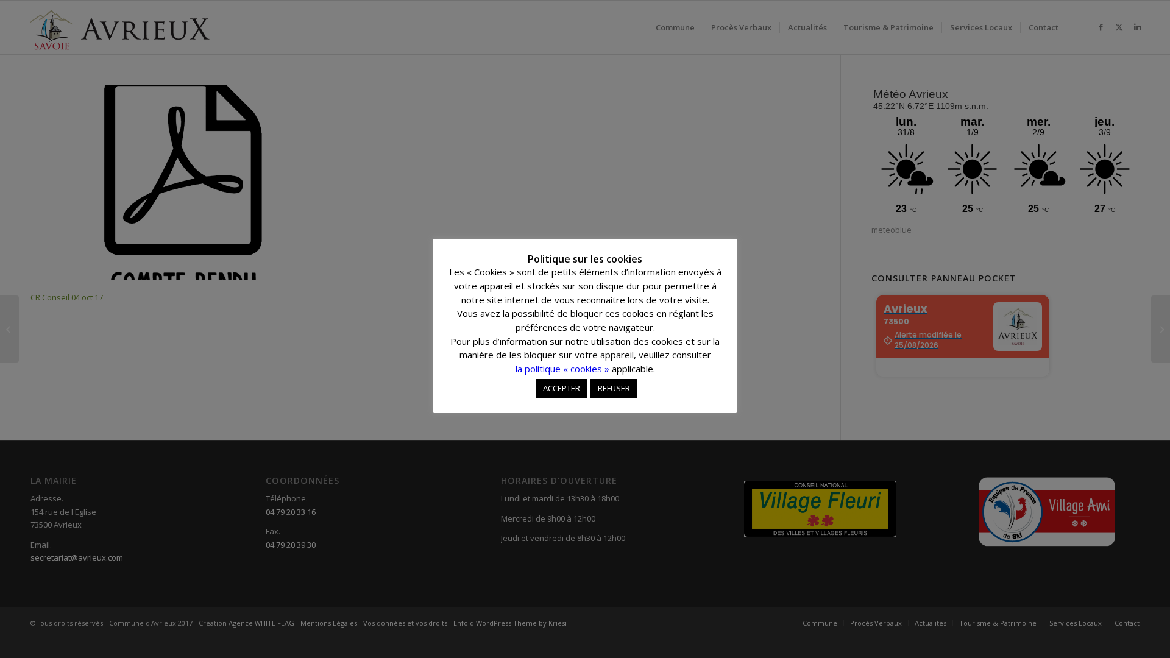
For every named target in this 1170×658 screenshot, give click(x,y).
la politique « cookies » (562, 369)
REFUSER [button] (614, 388)
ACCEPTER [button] (561, 388)
